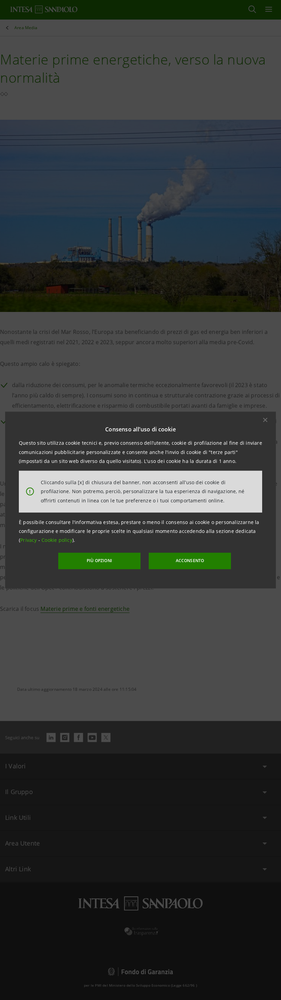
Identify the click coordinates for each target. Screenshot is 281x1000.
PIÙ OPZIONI (99, 560)
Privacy (29, 540)
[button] (265, 420)
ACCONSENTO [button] (190, 560)
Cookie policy (56, 540)
